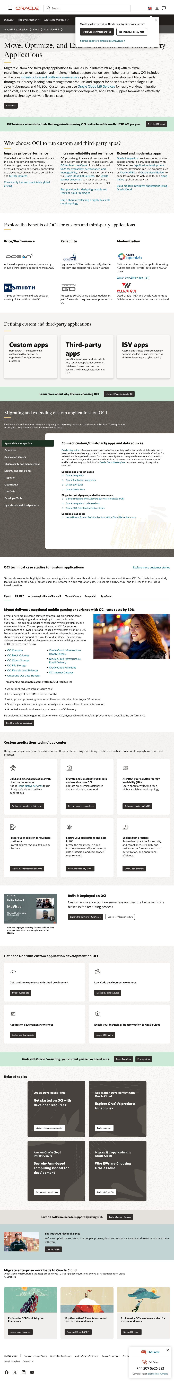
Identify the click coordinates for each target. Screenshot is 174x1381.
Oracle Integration (127, 158)
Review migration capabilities (80, 806)
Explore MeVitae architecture (120, 916)
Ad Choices (128, 1356)
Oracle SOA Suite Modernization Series (85, 508)
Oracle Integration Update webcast (83, 503)
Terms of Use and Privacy (35, 1356)
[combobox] (87, 8)
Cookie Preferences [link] (110, 1356)
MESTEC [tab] (19, 596)
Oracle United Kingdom (16, 29)
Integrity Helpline (12, 1361)
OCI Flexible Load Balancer (22, 670)
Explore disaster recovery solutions (27, 868)
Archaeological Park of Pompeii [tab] (44, 596)
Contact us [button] (10, 105)
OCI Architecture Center (74, 165)
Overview (9, 19)
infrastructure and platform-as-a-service (50, 77)
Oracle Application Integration (81, 480)
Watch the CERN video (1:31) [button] (133, 277)
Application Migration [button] (55, 19)
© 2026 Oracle (10, 1355)
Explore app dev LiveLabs (23, 1035)
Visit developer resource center (49, 1128)
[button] (10, 8)
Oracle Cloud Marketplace (112, 462)
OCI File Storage (16, 665)
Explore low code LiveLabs (108, 992)
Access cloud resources (20, 1332)
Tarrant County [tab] (73, 596)
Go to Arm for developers (47, 1192)
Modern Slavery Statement (87, 1356)
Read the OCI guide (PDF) (78, 1332)
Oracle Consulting (123, 1059)
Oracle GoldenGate (75, 489)
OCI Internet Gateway (61, 672)
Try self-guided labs (20, 992)
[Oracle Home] (27, 8)
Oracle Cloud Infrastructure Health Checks (65, 652)
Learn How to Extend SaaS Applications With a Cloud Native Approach (101, 517)
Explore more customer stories (151, 567)
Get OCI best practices (134, 868)
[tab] (28, 443)
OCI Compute (15, 650)
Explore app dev (104, 1128)
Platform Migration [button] (27, 19)
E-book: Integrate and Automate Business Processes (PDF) (95, 498)
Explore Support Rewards (120, 1217)
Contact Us (28, 1361)
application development (149, 165)
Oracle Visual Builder (152, 172)
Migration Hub (51, 29)
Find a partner (143, 1059)
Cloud (36, 29)
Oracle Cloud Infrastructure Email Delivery (65, 660)
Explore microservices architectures (27, 806)
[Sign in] (157, 8)
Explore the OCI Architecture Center (85, 916)
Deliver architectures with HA (137, 806)
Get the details (53, 1249)
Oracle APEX (127, 172)
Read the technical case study (19, 723)
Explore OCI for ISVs (105, 1192)
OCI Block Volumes (18, 655)
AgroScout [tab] (106, 596)
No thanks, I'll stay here (131, 31)
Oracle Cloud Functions (62, 667)
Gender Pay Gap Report (60, 1356)
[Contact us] (164, 8)
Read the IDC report (156, 124)
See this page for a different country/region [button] (102, 40)
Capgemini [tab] (90, 596)
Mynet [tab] (7, 596)
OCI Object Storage (18, 660)
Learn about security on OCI (80, 868)
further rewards (18, 176)
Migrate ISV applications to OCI (119, 394)
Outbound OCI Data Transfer (23, 675)
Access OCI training (105, 1035)
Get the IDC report (131, 1332)
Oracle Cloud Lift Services (96, 86)
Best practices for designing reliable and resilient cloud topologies (83, 191)
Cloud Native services (30, 785)
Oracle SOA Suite (74, 484)
